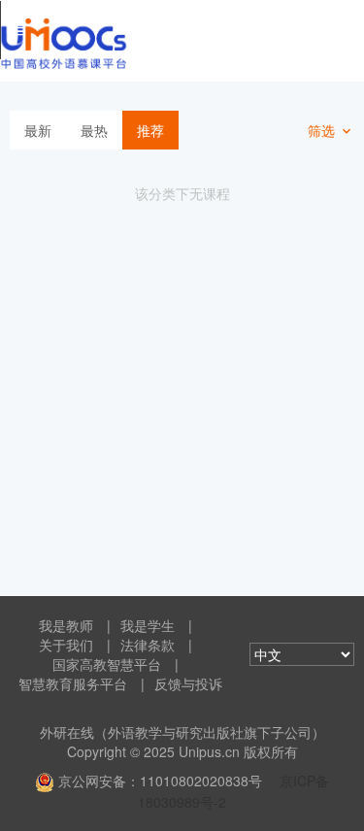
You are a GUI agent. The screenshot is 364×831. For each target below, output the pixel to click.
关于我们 (66, 644)
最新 (37, 130)
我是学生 (147, 625)
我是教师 (66, 625)
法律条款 (147, 644)
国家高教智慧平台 (106, 664)
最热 (94, 130)
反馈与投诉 (188, 683)
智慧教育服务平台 (72, 683)
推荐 (150, 130)
